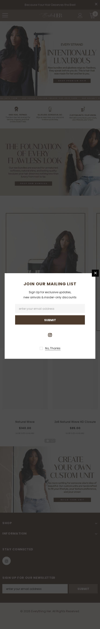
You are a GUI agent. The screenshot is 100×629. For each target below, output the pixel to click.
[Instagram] (50, 334)
